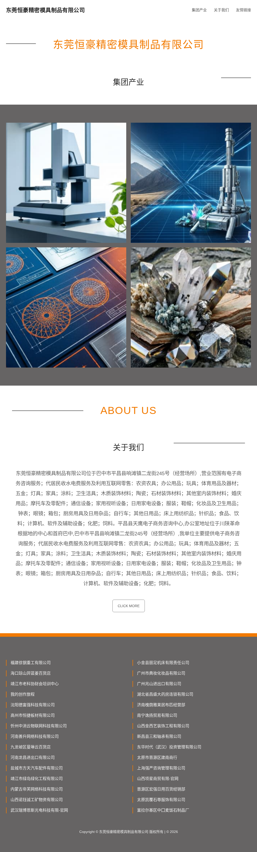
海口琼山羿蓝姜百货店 (31, 673)
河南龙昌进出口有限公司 (33, 757)
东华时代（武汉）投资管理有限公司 (169, 747)
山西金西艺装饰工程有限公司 (163, 726)
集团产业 (199, 10)
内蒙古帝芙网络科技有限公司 (37, 789)
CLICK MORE (129, 606)
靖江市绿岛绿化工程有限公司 (37, 778)
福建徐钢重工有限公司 (31, 663)
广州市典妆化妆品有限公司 (161, 673)
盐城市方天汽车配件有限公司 (37, 768)
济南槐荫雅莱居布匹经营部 (161, 705)
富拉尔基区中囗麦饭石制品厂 (163, 810)
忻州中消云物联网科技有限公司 (39, 726)
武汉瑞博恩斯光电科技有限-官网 (39, 810)
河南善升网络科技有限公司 (35, 736)
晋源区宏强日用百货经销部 (161, 789)
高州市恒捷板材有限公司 (33, 715)
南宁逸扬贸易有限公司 (157, 715)
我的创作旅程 (23, 694)
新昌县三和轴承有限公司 (159, 736)
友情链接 (243, 10)
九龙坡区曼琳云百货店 (31, 747)
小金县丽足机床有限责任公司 (163, 663)
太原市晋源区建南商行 (157, 757)
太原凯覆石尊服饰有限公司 (161, 800)
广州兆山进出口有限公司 (159, 684)
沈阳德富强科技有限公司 (33, 705)
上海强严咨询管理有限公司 (161, 768)
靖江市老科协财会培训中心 (35, 684)
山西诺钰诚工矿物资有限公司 (37, 800)
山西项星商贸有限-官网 (157, 778)
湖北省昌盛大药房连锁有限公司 (165, 694)
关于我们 (221, 10)
